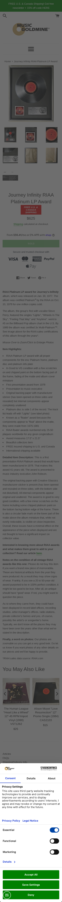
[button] (7, 895)
